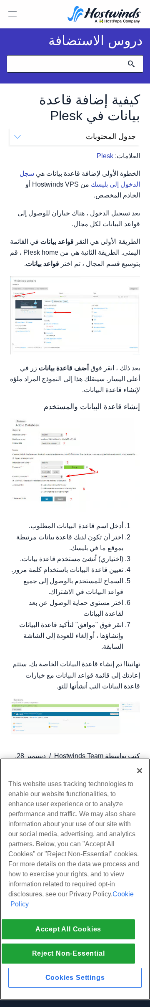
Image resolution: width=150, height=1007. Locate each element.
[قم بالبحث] (131, 64)
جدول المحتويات (111, 136)
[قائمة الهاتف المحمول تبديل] (12, 14)
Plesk (105, 155)
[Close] (139, 771)
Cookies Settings (75, 977)
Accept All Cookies (68, 929)
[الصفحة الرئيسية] (104, 15)
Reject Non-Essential (68, 953)
